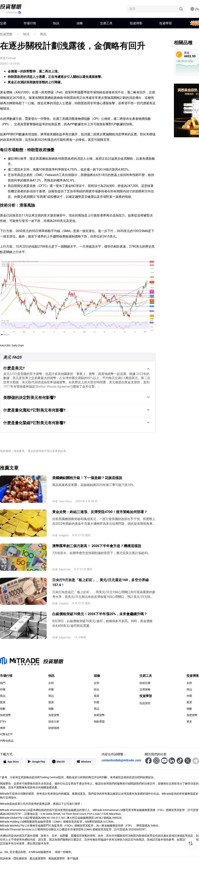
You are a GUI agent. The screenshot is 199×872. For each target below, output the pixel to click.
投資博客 (136, 23)
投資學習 (165, 23)
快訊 (56, 23)
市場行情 (30, 23)
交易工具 (106, 23)
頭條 (80, 23)
